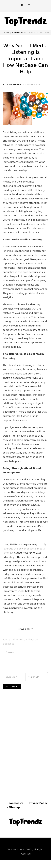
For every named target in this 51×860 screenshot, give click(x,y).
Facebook (12, 844)
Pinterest (27, 844)
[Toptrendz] (25, 20)
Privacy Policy (38, 803)
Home (7, 32)
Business (16, 32)
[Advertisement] (25, 716)
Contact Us (15, 803)
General (17, 84)
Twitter (40, 844)
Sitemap (14, 807)
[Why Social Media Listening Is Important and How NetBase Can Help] (25, 108)
